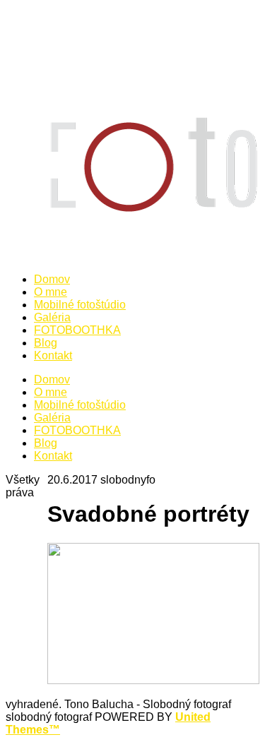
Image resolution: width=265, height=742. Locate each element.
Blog (45, 443)
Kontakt (53, 456)
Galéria (52, 418)
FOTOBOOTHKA (77, 430)
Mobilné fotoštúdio (80, 405)
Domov (52, 379)
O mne (50, 392)
